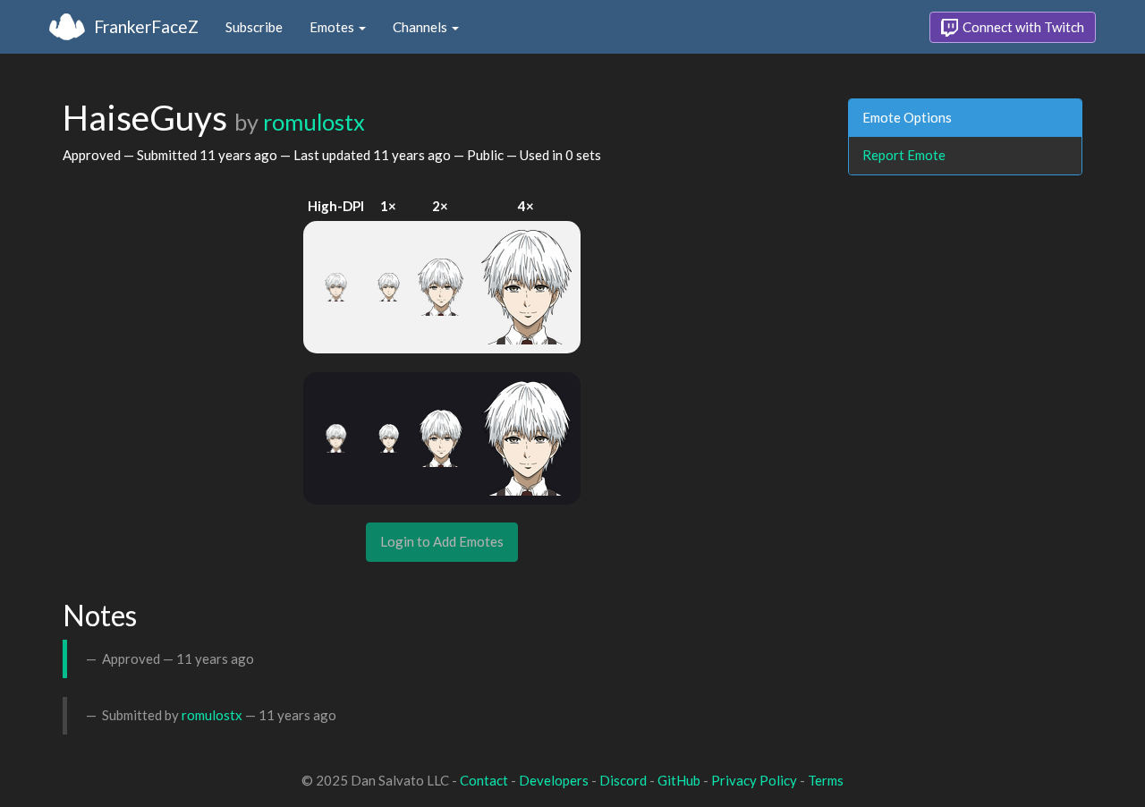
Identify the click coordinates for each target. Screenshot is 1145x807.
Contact (484, 780)
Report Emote (904, 155)
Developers (554, 780)
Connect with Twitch (1022, 27)
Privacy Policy (754, 780)
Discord (623, 780)
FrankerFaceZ (146, 26)
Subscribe (254, 27)
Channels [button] (421, 27)
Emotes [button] (333, 27)
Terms (826, 780)
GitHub (678, 780)
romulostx (314, 121)
